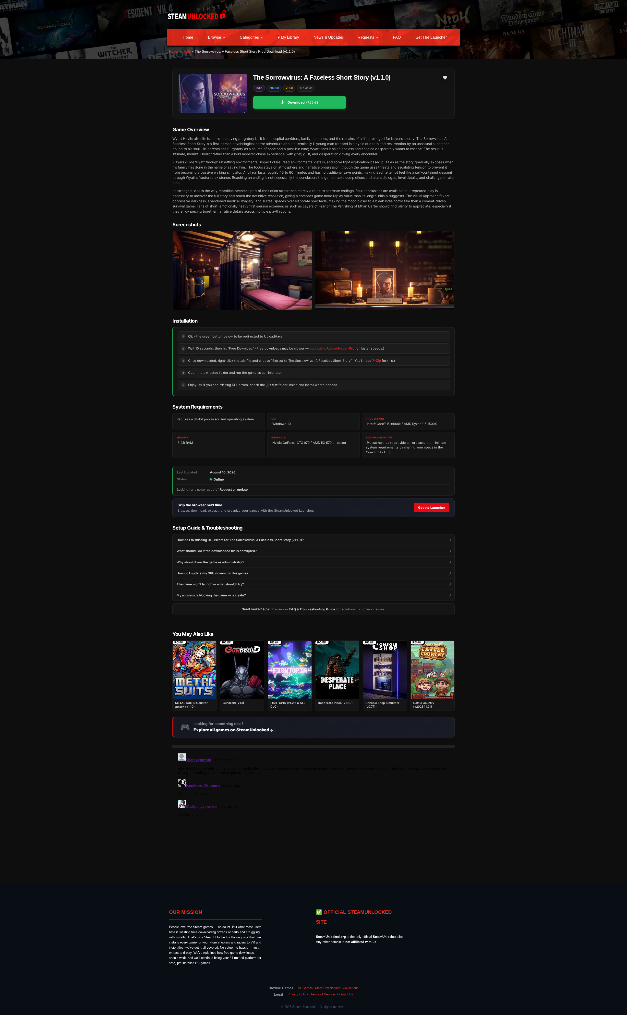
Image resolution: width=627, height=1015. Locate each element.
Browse (214, 37)
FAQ (397, 37)
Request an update (234, 489)
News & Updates (328, 37)
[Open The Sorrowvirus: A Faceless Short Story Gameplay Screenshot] (384, 270)
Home (188, 37)
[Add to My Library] (445, 77)
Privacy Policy (298, 994)
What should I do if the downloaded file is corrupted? (217, 551)
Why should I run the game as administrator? (210, 562)
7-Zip (376, 360)
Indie (186, 51)
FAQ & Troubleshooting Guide (312, 609)
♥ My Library (288, 37)
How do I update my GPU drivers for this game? (212, 573)
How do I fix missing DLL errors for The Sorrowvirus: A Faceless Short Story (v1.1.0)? (240, 540)
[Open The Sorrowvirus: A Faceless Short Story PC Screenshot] (242, 270)
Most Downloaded (327, 988)
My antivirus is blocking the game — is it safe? (211, 595)
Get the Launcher (431, 37)
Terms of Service (323, 994)
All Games (305, 988)
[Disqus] (313, 812)
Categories (249, 37)
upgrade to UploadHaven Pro (332, 348)
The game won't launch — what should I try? (210, 584)
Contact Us (345, 994)
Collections (351, 988)
